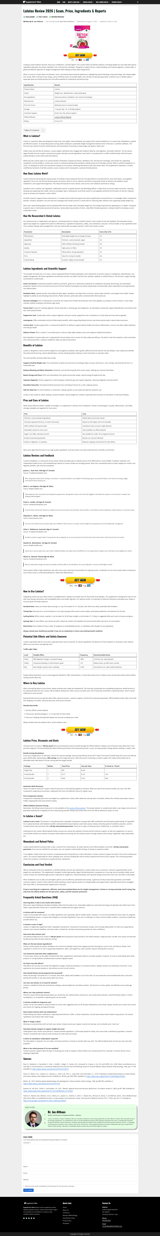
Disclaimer (30, 17)
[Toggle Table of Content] (42, 130)
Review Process (58, 17)
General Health (87, 2)
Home (58, 2)
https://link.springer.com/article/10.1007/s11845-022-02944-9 (44, 1101)
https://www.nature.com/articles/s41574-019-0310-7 (50, 1069)
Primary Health (116, 2)
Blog (64, 2)
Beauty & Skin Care (73, 2)
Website (25, 1180)
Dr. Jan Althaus (37, 21)
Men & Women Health (102, 2)
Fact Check (43, 17)
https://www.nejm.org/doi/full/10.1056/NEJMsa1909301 (105, 1076)
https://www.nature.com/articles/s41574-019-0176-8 (41, 1084)
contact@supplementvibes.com (112, 1226)
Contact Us (66, 1213)
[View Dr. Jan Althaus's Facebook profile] (44, 1114)
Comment (27, 1143)
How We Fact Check (69, 1218)
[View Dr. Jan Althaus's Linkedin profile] (44, 1122)
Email (25, 1173)
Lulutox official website (77, 808)
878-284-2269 (106, 1220)
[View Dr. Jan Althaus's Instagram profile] (44, 1118)
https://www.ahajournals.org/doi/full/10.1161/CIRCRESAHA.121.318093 (48, 1091)
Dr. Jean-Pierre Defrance (65, 21)
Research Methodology (70, 1215)
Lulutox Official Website (63, 117)
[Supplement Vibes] (30, 1204)
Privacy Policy (67, 1221)
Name (25, 1166)
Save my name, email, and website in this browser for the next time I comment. (49, 1186)
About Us (66, 1210)
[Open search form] (137, 2)
